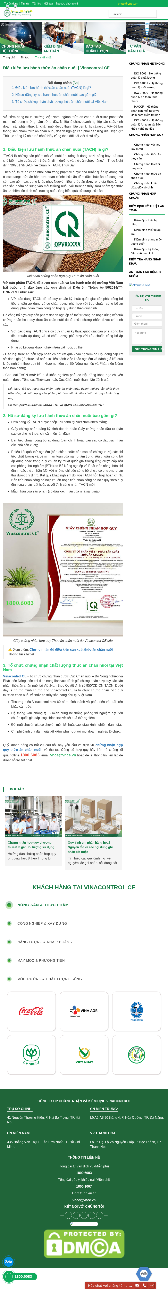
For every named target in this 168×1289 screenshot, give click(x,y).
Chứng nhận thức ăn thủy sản (146, 156)
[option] (33, 833)
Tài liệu (36, 3)
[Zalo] (8, 1261)
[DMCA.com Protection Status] (84, 1244)
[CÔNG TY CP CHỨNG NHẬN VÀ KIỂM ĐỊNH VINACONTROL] (23, 13)
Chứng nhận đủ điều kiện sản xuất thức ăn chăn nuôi (72, 649)
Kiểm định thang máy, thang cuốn (146, 241)
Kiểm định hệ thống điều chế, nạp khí (145, 251)
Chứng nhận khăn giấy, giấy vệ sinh (144, 185)
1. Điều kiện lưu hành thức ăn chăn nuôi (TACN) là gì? (51, 87)
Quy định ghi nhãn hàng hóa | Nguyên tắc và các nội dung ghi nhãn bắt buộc (30, 847)
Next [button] (119, 820)
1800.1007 (84, 1186)
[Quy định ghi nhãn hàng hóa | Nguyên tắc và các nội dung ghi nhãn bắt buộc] (33, 816)
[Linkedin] (91, 1215)
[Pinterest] (99, 1215)
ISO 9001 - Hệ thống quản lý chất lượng (146, 75)
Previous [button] (6, 820)
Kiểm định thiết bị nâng (144, 222)
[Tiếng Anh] (16, 4)
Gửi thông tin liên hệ (148, 349)
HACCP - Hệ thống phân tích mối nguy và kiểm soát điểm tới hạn (145, 110)
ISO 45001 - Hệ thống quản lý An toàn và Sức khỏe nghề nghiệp (147, 124)
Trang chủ (9, 57)
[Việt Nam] (8, 4)
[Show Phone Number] (144, 1285)
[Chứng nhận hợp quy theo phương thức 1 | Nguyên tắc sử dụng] (93, 816)
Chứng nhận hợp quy (146, 134)
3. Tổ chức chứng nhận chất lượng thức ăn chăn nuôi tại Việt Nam (60, 101)
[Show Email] (137, 1285)
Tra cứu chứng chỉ (67, 3)
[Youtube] (76, 1215)
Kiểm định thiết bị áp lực (146, 232)
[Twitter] (84, 1215)
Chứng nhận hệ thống (147, 63)
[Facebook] (68, 1215)
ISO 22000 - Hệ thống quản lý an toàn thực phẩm (147, 97)
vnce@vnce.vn (127, 3)
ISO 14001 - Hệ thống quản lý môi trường (147, 85)
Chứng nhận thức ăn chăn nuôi (146, 175)
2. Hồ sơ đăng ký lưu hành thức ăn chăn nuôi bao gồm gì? (54, 94)
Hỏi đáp (48, 3)
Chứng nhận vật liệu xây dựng (145, 146)
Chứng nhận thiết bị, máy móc (146, 166)
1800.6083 (84, 1173)
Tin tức (25, 3)
